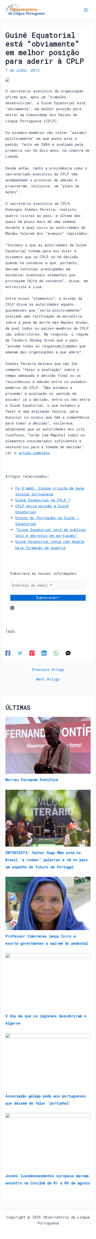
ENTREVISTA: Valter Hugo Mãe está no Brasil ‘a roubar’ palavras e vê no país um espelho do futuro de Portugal (46, 859)
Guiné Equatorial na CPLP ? (42, 500)
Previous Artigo (48, 670)
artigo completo (34, 452)
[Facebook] (7, 653)
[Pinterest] (32, 653)
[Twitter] (19, 653)
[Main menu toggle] (86, 10)
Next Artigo (48, 679)
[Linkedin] (44, 653)
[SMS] (68, 653)
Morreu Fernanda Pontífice (31, 779)
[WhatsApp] (56, 653)
